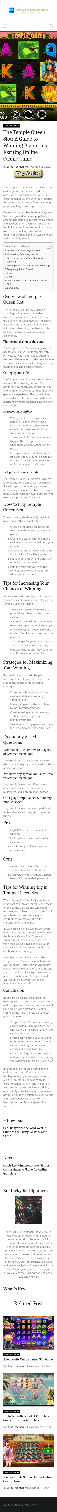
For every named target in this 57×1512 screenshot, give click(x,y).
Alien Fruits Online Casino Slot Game (28, 1359)
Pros (9, 272)
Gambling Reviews (11, 126)
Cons (9, 276)
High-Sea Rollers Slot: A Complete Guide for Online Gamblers (26, 1418)
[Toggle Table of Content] (48, 246)
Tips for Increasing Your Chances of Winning (25, 260)
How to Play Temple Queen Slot (23, 254)
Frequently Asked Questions (22, 269)
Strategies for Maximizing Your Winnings (28, 265)
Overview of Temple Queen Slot (23, 250)
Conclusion (13, 287)
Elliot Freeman (15, 166)
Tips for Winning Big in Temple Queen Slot (27, 282)
